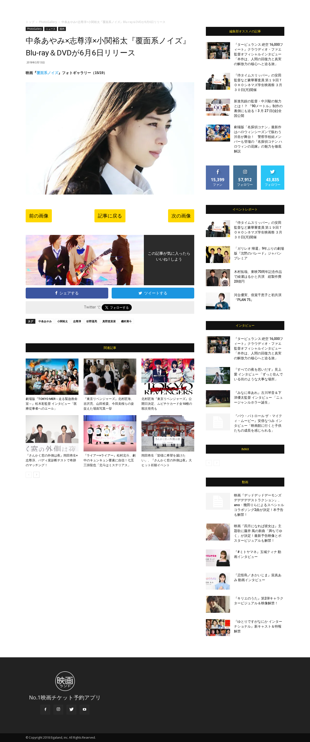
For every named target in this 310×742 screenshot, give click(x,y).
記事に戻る (110, 215)
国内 (62, 28)
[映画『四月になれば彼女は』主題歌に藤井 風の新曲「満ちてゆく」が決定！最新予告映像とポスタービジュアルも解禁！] (218, 532)
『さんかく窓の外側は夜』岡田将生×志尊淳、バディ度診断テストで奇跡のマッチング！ (52, 460)
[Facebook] (45, 709)
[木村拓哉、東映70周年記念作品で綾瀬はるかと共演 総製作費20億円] (218, 277)
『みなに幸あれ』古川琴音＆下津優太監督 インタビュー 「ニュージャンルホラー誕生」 (258, 397)
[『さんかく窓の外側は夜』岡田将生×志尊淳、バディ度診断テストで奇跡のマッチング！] (52, 433)
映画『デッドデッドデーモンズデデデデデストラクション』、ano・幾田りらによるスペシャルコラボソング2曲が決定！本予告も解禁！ (259, 505)
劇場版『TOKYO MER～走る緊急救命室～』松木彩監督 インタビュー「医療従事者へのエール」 (52, 403)
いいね (218, 167)
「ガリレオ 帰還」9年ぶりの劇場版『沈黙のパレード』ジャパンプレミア (259, 253)
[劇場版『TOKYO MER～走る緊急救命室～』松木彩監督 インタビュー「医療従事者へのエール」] (52, 377)
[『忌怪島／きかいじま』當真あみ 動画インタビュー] (218, 581)
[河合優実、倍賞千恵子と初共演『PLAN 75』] (218, 300)
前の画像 (38, 215)
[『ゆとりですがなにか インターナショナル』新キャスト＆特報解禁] (218, 627)
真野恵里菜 (109, 321)
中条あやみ (45, 321)
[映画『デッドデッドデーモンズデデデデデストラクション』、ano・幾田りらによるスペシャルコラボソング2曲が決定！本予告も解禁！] (218, 501)
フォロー (245, 167)
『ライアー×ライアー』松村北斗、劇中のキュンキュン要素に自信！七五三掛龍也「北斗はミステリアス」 (110, 460)
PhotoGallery (48, 22)
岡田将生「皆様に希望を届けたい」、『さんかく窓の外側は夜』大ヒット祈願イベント (166, 460)
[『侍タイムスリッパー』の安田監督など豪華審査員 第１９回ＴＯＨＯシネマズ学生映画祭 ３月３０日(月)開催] (218, 81)
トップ (30, 22)
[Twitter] (71, 709)
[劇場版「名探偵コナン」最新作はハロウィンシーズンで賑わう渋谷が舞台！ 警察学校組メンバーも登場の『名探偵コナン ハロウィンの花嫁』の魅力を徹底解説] (218, 133)
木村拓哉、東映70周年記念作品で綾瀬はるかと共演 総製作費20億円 (258, 276)
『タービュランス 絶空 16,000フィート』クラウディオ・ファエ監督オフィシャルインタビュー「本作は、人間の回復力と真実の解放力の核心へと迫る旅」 (258, 54)
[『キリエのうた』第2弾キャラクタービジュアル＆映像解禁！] (218, 604)
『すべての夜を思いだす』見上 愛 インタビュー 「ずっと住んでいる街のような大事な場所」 (258, 374)
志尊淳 (77, 321)
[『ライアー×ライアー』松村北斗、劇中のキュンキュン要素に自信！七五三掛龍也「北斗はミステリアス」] (110, 433)
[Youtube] (84, 709)
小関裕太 (62, 321)
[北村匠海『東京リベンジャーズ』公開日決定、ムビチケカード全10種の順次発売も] (167, 377)
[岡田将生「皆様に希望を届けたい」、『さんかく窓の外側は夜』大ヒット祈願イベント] (167, 433)
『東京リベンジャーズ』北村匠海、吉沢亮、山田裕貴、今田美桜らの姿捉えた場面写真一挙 (109, 403)
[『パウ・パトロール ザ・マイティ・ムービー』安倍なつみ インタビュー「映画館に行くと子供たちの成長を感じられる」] (218, 421)
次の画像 (181, 215)
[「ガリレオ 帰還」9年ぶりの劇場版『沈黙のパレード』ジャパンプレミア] (218, 254)
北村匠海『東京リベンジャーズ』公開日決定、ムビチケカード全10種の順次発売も (166, 403)
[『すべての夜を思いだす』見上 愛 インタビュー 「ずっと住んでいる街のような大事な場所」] (218, 375)
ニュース (50, 28)
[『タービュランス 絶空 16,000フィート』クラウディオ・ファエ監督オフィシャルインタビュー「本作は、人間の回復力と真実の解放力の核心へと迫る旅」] (218, 50)
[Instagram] (58, 709)
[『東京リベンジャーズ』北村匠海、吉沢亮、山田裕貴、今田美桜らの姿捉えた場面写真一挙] (110, 377)
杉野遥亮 (91, 321)
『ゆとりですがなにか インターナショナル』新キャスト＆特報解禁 (258, 626)
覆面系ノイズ (47, 73)
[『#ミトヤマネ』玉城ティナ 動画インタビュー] (218, 557)
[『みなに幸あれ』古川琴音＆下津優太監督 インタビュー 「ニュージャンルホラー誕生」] (218, 398)
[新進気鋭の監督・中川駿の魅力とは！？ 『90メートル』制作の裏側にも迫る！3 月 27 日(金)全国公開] (218, 107)
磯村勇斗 (126, 321)
